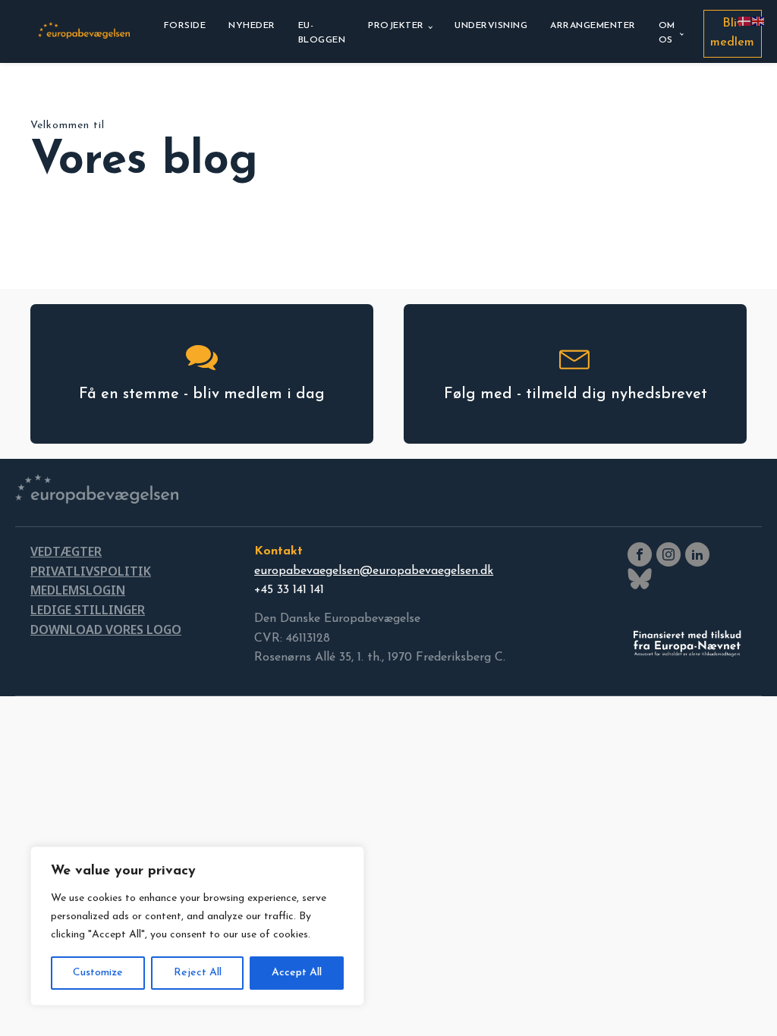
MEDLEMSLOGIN (77, 590)
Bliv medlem (732, 33)
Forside (185, 25)
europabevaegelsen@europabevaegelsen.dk (373, 571)
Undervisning (491, 25)
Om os (667, 33)
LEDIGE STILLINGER (87, 609)
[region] (197, 926)
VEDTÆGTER (66, 551)
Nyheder (251, 25)
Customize (98, 972)
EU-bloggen (322, 33)
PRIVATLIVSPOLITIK (90, 571)
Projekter (396, 25)
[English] (759, 20)
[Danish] (745, 20)
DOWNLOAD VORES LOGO (105, 629)
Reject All (198, 972)
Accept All (297, 972)
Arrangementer (593, 25)
